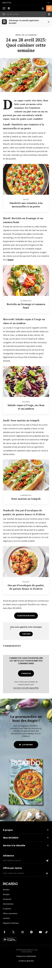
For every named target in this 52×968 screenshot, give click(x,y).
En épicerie (7, 909)
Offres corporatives (10, 913)
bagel (10, 259)
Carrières (6, 918)
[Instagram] (23, 932)
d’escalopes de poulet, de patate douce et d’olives (26, 587)
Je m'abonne (27, 745)
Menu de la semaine (26, 35)
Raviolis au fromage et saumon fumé (26, 305)
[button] (49, 8)
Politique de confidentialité (26, 956)
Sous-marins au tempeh (26, 498)
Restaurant (7, 899)
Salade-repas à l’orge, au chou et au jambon (26, 407)
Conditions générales (26, 961)
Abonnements (8, 904)
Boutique (6, 894)
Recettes (6, 889)
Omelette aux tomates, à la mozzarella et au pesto (26, 204)
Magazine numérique (11, 923)
